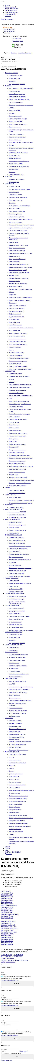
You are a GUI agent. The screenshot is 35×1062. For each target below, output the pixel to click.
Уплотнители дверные (16, 355)
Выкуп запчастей (10, 7)
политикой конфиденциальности (9, 980)
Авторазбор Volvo (7, 944)
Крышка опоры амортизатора (18, 548)
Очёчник (11, 292)
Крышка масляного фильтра (17, 137)
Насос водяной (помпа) (16, 619)
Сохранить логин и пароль (12, 1053)
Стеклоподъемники (15, 347)
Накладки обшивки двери (17, 250)
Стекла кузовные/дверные (13, 644)
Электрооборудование (12, 751)
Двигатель (8, 85)
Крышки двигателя (15, 140)
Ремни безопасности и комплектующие (21, 328)
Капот (10, 398)
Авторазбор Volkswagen (9, 932)
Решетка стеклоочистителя (17, 469)
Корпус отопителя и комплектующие (20, 228)
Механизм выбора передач (17, 729)
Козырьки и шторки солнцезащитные (20, 219)
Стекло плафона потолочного (18, 344)
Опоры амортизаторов (16, 557)
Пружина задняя (14, 527)
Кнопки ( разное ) (14, 787)
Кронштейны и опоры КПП (17, 514)
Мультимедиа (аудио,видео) (17, 801)
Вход (2, 19)
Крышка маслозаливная (16, 134)
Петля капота (13, 441)
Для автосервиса (17, 41)
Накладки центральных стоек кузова (20, 267)
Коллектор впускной (15, 116)
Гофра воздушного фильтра (17, 96)
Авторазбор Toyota (7, 918)
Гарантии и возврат (11, 12)
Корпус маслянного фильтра (18, 124)
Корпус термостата (15, 127)
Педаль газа (12, 294)
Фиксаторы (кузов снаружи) (17, 485)
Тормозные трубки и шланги (18, 710)
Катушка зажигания (15, 782)
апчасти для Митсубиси (9, 928)
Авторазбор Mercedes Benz (9, 914)
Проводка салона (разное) (17, 820)
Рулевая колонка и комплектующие (20, 583)
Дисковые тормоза (14, 698)
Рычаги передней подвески (17, 570)
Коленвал (11, 113)
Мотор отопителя (14, 793)
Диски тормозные (14, 695)
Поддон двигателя (14, 155)
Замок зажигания (14, 776)
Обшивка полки (13, 275)
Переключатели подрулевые (17, 305)
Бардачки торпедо (14, 186)
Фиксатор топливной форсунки (18, 674)
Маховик (11, 145)
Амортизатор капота (15, 373)
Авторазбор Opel (6, 902)
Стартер (11, 834)
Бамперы (11, 382)
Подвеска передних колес (13, 535)
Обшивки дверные (14, 281)
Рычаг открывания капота (17, 336)
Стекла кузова (13, 650)
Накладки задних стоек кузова (18, 245)
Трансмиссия (9, 718)
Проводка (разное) (14, 807)
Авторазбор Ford (6, 935)
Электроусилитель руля (16, 591)
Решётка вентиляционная (16, 463)
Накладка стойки (14, 428)
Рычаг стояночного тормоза (17, 339)
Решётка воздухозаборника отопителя (21, 466)
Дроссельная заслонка (16, 102)
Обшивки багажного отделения (18, 278)
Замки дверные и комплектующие (19, 205)
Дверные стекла (14, 647)
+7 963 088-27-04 (8, 29)
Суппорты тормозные (15, 708)
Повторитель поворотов (16, 452)
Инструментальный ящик (17, 211)
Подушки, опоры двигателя (17, 517)
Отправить (17, 983)
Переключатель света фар (17, 308)
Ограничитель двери (15, 286)
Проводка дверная (14, 812)
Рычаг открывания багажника (18, 333)
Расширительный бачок (16, 627)
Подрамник (12, 562)
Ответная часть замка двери (17, 436)
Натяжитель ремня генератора (18, 152)
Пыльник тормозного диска (17, 530)
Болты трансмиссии (15, 720)
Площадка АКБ (13, 447)
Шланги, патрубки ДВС (16, 174)
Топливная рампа (14, 663)
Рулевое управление (11, 578)
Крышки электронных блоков (18, 419)
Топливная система (11, 652)
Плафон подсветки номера (17, 444)
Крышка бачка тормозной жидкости (20, 700)
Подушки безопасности (16, 316)
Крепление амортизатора (17, 543)
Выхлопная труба (14, 78)
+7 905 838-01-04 (8, 31)
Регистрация (8, 19)
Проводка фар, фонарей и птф (18, 823)
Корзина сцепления (15, 726)
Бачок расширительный (16, 608)
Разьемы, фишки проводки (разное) (20, 826)
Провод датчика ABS (15, 804)
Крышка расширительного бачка (19, 616)
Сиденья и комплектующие (17, 341)
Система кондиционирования (14, 593)
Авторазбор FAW (6, 909)
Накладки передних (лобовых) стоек (20, 253)
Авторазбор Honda (7, 911)
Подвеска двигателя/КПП (13, 509)
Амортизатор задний (15, 522)
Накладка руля (13, 242)
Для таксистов (16, 38)
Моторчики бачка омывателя (18, 798)
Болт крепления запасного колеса (19, 189)
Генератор (12, 765)
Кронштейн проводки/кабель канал (20, 404)
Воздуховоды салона (15, 194)
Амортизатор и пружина (16, 179)
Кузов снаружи (10, 371)
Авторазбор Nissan (7, 941)
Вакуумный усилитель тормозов (19, 689)
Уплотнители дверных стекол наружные (21, 480)
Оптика (7, 487)
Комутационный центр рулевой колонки (21, 790)
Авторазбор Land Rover (8, 926)
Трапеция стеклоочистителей (18, 477)
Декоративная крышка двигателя (19, 99)
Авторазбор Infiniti (7, 937)
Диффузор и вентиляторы (17, 611)
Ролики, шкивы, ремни (16, 163)
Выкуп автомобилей (11, 9)
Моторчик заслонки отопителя (18, 796)
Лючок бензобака (14, 425)
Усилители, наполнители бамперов (20, 483)
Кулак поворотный (14, 551)
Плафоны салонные (15, 314)
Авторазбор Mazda (7, 900)
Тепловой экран (13, 169)
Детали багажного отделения (18, 197)
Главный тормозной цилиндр (18, 692)
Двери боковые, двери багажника (19, 387)
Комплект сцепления (15, 723)
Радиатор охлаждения (15, 624)
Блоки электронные (15, 760)
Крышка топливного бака (17, 660)
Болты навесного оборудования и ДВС (21, 88)
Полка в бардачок (14, 322)
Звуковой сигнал (14, 779)
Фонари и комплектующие (17, 493)
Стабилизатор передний (16, 573)
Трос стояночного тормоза (17, 713)
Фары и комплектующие (16, 490)
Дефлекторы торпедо (15, 200)
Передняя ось (9, 504)
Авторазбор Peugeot (7, 916)
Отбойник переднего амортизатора (20, 559)
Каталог (7, 5)
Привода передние (14, 731)
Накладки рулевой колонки (17, 259)
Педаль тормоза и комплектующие (20, 300)
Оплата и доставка (11, 10)
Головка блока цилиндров (17, 94)
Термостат (12, 172)
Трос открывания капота (16, 352)
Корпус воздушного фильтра (18, 118)
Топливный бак (13, 668)
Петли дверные (13, 439)
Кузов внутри (9, 183)
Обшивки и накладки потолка (18, 283)
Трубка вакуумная (14, 716)
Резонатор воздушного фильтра (19, 161)
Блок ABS (12, 684)
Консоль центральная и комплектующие (21, 225)
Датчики (11, 768)
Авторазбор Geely (7, 896)
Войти (17, 1057)
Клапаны (11, 107)
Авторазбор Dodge (7, 895)
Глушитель (12, 81)
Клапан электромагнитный (17, 785)
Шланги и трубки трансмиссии (18, 750)
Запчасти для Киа (6, 912)
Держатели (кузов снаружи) (17, 390)
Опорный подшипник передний (19, 554)
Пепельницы (12, 303)
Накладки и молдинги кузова (18, 433)
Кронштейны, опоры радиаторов (19, 414)
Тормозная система (11, 678)
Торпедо (11, 350)
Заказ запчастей (10, 14)
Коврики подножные (15, 214)
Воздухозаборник (14, 91)
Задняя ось (8, 176)
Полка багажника (14, 319)
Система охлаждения (12, 605)
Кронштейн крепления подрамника (20, 546)
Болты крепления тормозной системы (21, 687)
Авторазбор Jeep (6, 898)
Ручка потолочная (14, 330)
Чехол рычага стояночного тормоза (20, 369)
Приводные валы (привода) (17, 734)
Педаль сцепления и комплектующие (20, 297)
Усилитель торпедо (15, 363)
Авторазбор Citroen (7, 934)
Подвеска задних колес (12, 519)
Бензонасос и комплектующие (18, 654)
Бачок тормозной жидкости (17, 681)
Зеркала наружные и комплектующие (20, 395)
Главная (7, 847)
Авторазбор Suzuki (7, 903)
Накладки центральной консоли (18, 264)
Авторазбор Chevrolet (8, 921)
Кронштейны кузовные (16, 406)
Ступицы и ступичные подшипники (20, 741)
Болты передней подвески (17, 540)
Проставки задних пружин (17, 525)
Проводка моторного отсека (18, 815)
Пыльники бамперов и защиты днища (20, 458)
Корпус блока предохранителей (19, 401)
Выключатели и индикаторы (17, 763)
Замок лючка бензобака (16, 393)
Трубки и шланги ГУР (15, 589)
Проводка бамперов (15, 809)
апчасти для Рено (7, 930)
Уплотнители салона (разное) (18, 361)
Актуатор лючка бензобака (17, 754)
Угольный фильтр (14, 671)
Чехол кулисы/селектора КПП (18, 366)
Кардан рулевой (14, 580)
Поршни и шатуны (15, 158)
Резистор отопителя (15, 829)
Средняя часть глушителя (17, 84)
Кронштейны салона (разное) (18, 230)
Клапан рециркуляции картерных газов (21, 105)
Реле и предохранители (16, 831)
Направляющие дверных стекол (19, 272)
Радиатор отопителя (15, 622)
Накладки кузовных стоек (17, 248)
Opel (6, 850)
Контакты (8, 16)
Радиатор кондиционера (16, 599)
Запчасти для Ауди (7, 893)
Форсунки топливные (15, 676)
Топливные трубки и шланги (18, 665)
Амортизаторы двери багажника (19, 376)
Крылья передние (14, 416)
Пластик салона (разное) (16, 311)
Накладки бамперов (15, 430)
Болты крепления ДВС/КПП (17, 512)
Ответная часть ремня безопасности (20, 289)
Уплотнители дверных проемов (18, 358)
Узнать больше (5, 891)
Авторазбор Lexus (7, 939)
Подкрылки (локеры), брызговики (19, 455)
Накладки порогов (14, 256)
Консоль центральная (15, 222)
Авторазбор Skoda (7, 942)
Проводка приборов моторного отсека (21, 818)
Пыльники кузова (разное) (17, 461)
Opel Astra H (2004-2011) (13, 852)
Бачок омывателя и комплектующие (20, 384)
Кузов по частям (14, 422)
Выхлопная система (11, 73)
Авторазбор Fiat (6, 923)
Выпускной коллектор (15, 75)
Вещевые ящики (14, 192)
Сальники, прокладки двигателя (19, 166)
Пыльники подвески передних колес (20, 568)
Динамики (12, 203)
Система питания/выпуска (13, 632)
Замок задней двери (15, 497)
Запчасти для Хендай (8, 925)
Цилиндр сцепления (15, 747)
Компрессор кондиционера (17, 596)
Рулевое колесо (13, 586)
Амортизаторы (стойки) (16, 507)
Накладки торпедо (14, 261)
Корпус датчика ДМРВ (16, 121)
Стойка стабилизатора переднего (19, 576)
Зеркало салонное (14, 208)
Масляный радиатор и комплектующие (21, 142)
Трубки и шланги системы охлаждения (21, 630)
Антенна (11, 379)
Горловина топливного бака (17, 657)
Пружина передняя (15, 565)
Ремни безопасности (15, 325)
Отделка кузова (10, 494)
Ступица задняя (14, 182)
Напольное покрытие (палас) (18, 270)
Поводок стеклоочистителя (17, 450)
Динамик (11, 771)
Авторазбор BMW (7, 907)
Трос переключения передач (17, 744)
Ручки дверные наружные (17, 472)
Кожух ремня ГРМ (14, 110)
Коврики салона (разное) (16, 216)
